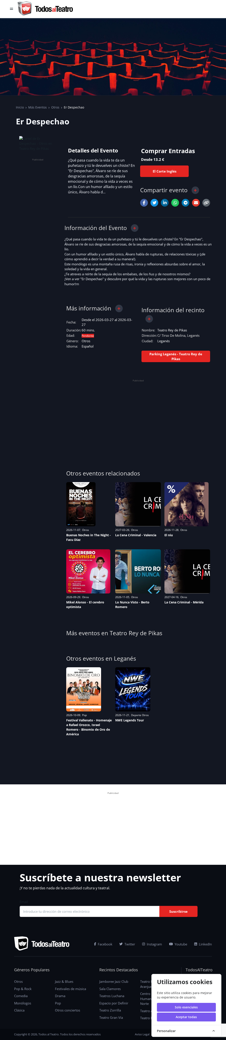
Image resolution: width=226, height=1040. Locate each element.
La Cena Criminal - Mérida (183, 602)
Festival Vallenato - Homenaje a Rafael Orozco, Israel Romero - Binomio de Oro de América (89, 727)
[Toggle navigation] (11, 9)
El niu (168, 535)
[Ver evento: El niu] (186, 504)
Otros (55, 107)
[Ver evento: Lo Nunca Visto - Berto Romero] (138, 571)
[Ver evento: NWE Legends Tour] (132, 689)
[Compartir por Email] (196, 203)
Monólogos (22, 1003)
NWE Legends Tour (129, 720)
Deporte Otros (140, 715)
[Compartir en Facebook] (144, 203)
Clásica (19, 1010)
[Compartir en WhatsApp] (175, 203)
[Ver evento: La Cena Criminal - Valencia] (138, 504)
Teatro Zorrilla (110, 1010)
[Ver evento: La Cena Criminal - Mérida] (187, 571)
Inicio (20, 107)
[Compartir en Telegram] (185, 203)
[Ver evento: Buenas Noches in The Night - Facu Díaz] (81, 504)
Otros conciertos (67, 1010)
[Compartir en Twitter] (154, 203)
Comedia (21, 996)
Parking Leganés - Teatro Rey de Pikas (175, 356)
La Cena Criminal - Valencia (135, 535)
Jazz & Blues (64, 981)
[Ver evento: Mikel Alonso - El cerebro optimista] (88, 571)
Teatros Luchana (111, 996)
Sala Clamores (110, 989)
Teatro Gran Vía (111, 1017)
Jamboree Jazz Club (113, 981)
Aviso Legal (142, 1034)
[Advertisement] (38, 228)
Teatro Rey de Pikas (172, 330)
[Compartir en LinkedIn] (165, 203)
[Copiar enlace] (206, 203)
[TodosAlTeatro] (45, 9)
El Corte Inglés (164, 171)
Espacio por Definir (113, 1003)
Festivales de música (70, 989)
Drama (60, 996)
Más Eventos (37, 107)
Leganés (163, 341)
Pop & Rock (23, 989)
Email (24, 901)
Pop (84, 715)
